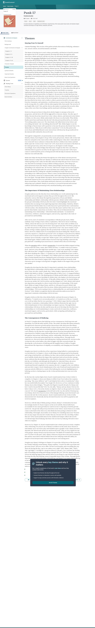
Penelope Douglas (28, 15)
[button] (47, 28)
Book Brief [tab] (15, 32)
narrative (36, 58)
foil (50, 114)
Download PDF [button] (30, 28)
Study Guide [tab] (5, 32)
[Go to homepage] (9, 2)
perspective (51, 245)
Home (4, 6)
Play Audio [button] (41, 28)
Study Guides (10, 6)
